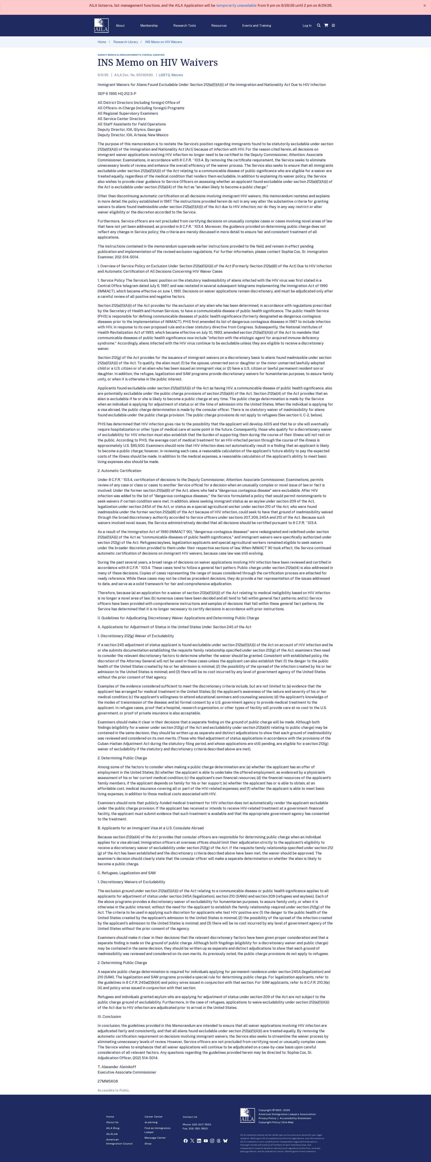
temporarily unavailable (236, 5)
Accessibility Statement (295, 1118)
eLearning (151, 1122)
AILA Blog (112, 1128)
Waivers (177, 75)
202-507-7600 (201, 1124)
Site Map (288, 1122)
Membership (149, 25)
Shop (148, 1143)
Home (102, 42)
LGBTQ (164, 75)
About (120, 25)
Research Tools (184, 25)
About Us (112, 1122)
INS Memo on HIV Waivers (163, 42)
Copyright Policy (269, 1122)
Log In (307, 25)
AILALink (112, 1134)
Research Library (125, 42)
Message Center (155, 1137)
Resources (219, 25)
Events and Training (256, 25)
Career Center (154, 1116)
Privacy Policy (267, 1118)
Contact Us (190, 1116)
